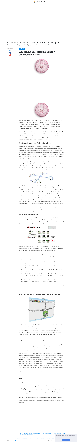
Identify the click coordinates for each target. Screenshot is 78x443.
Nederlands (24, 438)
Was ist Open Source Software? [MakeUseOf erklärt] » (54, 434)
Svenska (31, 438)
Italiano (42, 438)
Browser (22, 48)
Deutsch (18, 438)
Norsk (37, 438)
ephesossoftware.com (15, 440)
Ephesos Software (40, 1)
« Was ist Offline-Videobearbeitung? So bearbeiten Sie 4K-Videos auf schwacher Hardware (29, 434)
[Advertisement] (39, 13)
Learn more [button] (71, 436)
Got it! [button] (66, 439)
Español (54, 438)
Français (48, 438)
